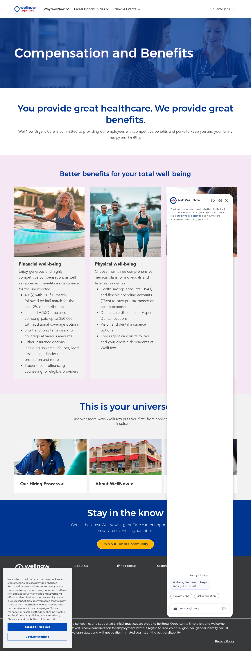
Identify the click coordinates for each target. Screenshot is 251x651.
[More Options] (175, 608)
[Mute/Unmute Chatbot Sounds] (220, 200)
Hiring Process (126, 566)
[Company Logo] (25, 9)
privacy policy (190, 215)
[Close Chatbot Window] (226, 200)
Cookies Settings (37, 636)
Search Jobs (165, 566)
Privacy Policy (224, 641)
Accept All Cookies (37, 626)
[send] (224, 608)
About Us (81, 566)
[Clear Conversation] (213, 200)
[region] (200, 404)
